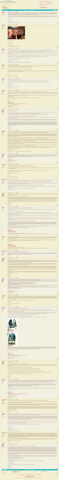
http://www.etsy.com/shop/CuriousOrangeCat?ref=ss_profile (19, 103)
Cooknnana (3, 78)
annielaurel (3, 164)
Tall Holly (3, 109)
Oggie (3, 236)
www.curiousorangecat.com (11, 354)
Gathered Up (5, 7)
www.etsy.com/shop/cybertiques (12, 231)
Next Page (6, 470)
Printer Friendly (44, 7)
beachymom (3, 413)
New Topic (14, 471)
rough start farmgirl (4, 179)
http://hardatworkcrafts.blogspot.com (12, 160)
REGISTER (47, 4)
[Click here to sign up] (8, 4)
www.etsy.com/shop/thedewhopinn (12, 246)
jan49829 (3, 278)
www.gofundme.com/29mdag (29, 271)
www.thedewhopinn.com (11, 230)
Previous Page (3, 470)
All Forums (4, 6)
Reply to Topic (18, 471)
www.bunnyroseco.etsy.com (15, 356)
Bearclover (3, 90)
